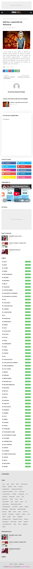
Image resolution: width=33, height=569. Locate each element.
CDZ (15, 299)
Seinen (15, 419)
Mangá (15, 372)
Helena (15, 350)
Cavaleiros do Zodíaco (15, 296)
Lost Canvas (15, 369)
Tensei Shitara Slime (15, 454)
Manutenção (15, 378)
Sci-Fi (15, 416)
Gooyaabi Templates (25, 566)
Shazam (15, 422)
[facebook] (9, 163)
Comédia (15, 309)
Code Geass (15, 302)
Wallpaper (15, 463)
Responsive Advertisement (16, 5)
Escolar (15, 334)
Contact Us (21, 564)
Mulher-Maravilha (15, 384)
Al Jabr (15, 268)
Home (11, 564)
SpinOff (15, 447)
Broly (15, 283)
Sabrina (11, 19)
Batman (15, 277)
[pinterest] (24, 166)
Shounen (15, 438)
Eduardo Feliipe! (7, 27)
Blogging (10, 566)
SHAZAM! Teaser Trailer (15, 236)
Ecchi (15, 328)
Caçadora (15, 287)
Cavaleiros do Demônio (15, 293)
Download (15, 318)
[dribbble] (24, 177)
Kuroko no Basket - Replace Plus (17, 243)
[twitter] (24, 163)
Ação (15, 265)
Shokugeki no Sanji (15, 432)
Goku (15, 347)
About (15, 564)
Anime (15, 271)
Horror (15, 353)
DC (15, 315)
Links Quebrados (15, 365)
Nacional (15, 388)
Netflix (7, 67)
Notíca (15, 394)
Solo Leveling (15, 444)
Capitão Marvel (15, 290)
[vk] (24, 170)
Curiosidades (15, 312)
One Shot (15, 403)
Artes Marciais (15, 274)
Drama (15, 324)
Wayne (15, 466)
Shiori (15, 425)
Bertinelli (15, 280)
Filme (15, 340)
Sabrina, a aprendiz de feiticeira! (19, 102)
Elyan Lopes (15, 331)
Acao (15, 261)
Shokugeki (15, 428)
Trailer (15, 457)
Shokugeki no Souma (15, 435)
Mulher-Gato (15, 381)
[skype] (9, 166)
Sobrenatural (15, 441)
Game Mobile (15, 343)
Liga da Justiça (15, 359)
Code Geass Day (15, 306)
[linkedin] (24, 173)
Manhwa (15, 375)
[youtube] (9, 173)
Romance (15, 410)
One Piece (15, 400)
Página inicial (6, 19)
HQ (15, 356)
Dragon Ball (15, 321)
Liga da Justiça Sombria (15, 362)
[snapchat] (9, 177)
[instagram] (9, 170)
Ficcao (15, 337)
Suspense (15, 451)
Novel (15, 397)
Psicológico (15, 406)
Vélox (15, 460)
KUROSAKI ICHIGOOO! (14, 250)
